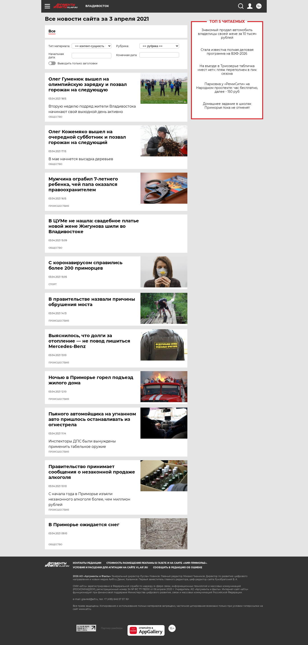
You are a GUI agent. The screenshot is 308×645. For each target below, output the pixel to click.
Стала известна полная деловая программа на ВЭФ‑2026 (227, 52)
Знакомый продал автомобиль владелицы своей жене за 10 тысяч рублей (227, 34)
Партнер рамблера (111, 628)
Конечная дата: (126, 55)
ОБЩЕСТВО (55, 117)
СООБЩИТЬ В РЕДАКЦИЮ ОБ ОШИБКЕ (177, 567)
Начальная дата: (56, 55)
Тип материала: (59, 46)
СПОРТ (52, 284)
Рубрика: (122, 46)
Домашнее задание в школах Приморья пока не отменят (227, 106)
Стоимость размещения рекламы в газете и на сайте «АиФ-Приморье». (156, 563)
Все (51, 31)
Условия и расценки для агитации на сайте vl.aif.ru (110, 567)
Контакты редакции (87, 563)
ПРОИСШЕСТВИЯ (58, 206)
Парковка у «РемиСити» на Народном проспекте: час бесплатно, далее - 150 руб (227, 88)
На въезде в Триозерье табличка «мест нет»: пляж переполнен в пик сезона (227, 70)
